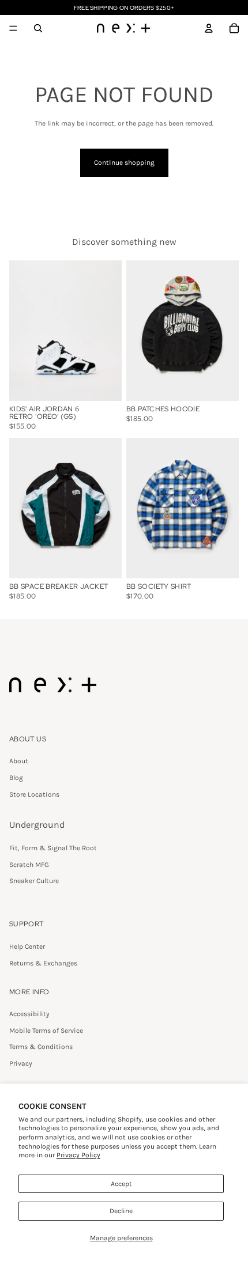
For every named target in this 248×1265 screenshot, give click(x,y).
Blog (16, 778)
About (18, 761)
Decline (121, 1211)
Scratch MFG (29, 865)
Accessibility (29, 1014)
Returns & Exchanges (43, 963)
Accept (121, 1184)
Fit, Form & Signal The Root (53, 848)
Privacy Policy (78, 1155)
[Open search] (38, 28)
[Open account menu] (208, 28)
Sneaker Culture (34, 881)
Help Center (27, 946)
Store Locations (34, 794)
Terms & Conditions (41, 1047)
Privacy (20, 1063)
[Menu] (13, 28)
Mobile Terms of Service (46, 1031)
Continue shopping (124, 162)
